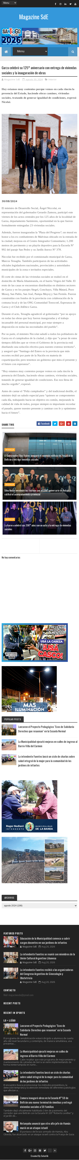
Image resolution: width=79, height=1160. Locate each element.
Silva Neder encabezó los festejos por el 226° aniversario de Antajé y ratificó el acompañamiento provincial (37, 492)
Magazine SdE (33, 16)
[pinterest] (40, 1150)
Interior (53, 79)
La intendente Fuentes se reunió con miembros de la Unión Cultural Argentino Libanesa (47, 956)
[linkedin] (65, 4)
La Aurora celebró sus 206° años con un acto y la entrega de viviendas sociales (37, 527)
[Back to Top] (55, 1150)
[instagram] (60, 4)
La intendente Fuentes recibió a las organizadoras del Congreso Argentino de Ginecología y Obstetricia (46, 974)
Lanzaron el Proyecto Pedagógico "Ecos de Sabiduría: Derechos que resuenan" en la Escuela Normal (45, 1030)
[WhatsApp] (50, 1150)
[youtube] (75, 4)
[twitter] (70, 4)
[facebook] (55, 4)
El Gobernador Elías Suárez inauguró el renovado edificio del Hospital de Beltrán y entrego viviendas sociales (38, 457)
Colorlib (44, 1155)
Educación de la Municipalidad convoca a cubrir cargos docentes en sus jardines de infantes (45, 940)
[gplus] (30, 1150)
